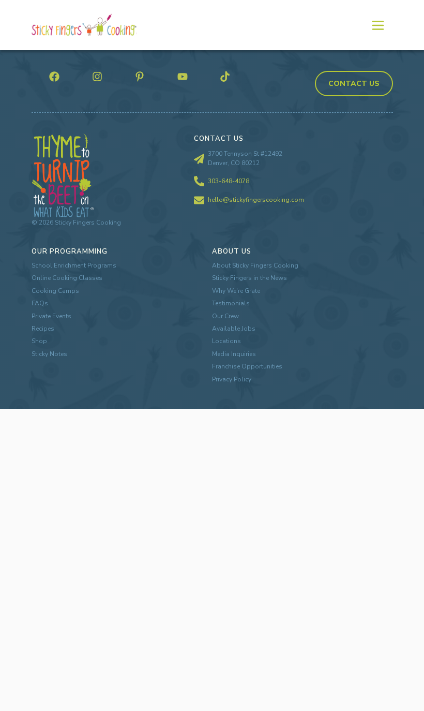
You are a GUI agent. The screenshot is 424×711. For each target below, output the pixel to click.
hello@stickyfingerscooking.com (256, 200)
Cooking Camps (55, 290)
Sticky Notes (49, 354)
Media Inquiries (234, 354)
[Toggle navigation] (377, 25)
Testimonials (231, 303)
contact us (354, 83)
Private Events (51, 316)
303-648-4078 (228, 181)
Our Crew (225, 316)
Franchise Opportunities (247, 366)
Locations (226, 341)
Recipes (43, 328)
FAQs (40, 303)
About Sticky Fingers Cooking (255, 265)
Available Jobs (233, 328)
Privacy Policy (231, 379)
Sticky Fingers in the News (249, 278)
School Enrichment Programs (74, 265)
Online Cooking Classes (67, 278)
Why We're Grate (236, 290)
